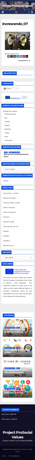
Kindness (6, 217)
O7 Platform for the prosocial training (14, 330)
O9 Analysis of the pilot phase (16, 351)
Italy (6, 118)
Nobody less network (10, 111)
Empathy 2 (6, 240)
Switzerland (8, 140)
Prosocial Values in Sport (11, 203)
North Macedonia (10, 114)
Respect (6, 231)
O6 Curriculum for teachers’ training (13, 391)
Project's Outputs (10, 327)
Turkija (7, 133)
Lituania (7, 121)
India (6, 136)
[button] (29, 12)
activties (5, 180)
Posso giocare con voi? (10, 226)
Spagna (7, 125)
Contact (4, 456)
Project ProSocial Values (17, 5)
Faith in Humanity (9, 207)
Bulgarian (8, 129)
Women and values (9, 198)
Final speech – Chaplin (10, 193)
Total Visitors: (5, 419)
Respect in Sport (8, 222)
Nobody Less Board (14, 152)
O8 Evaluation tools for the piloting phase (16, 371)
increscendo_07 (23, 60)
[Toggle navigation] (16, 12)
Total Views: (5, 414)
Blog (5, 152)
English (8, 88)
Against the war (8, 245)
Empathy (6, 236)
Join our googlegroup (14, 456)
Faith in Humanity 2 (9, 212)
